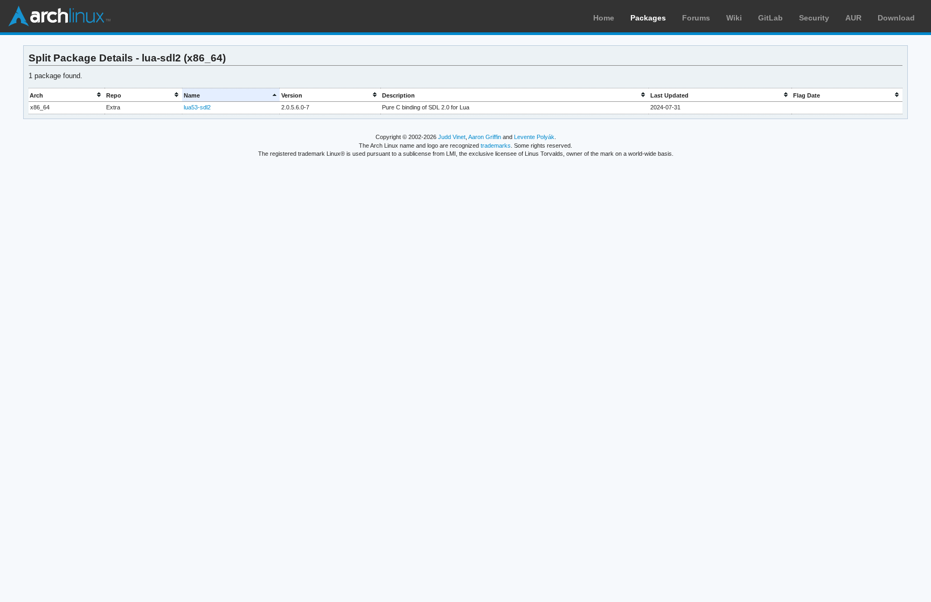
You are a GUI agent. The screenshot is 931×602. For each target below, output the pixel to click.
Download (896, 17)
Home (603, 17)
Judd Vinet (452, 137)
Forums (696, 17)
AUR (853, 17)
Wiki (734, 17)
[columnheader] (67, 95)
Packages (648, 17)
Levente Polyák (534, 137)
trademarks (496, 145)
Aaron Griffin (484, 137)
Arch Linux (59, 16)
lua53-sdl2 (197, 107)
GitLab (770, 17)
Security (814, 17)
